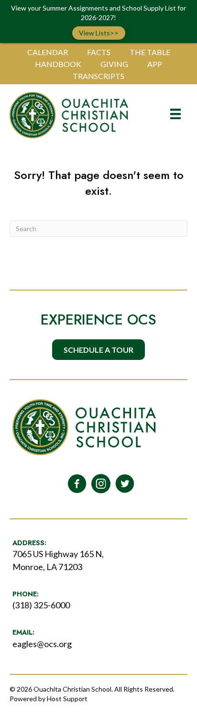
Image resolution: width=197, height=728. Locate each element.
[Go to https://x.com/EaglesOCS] (124, 484)
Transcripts (98, 75)
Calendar (47, 51)
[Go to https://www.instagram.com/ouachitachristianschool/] (100, 484)
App (154, 63)
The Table (150, 51)
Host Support (67, 698)
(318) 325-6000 (41, 605)
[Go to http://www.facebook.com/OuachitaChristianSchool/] (77, 484)
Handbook (58, 63)
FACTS (98, 51)
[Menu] (175, 113)
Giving (114, 63)
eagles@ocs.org (42, 643)
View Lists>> (99, 33)
